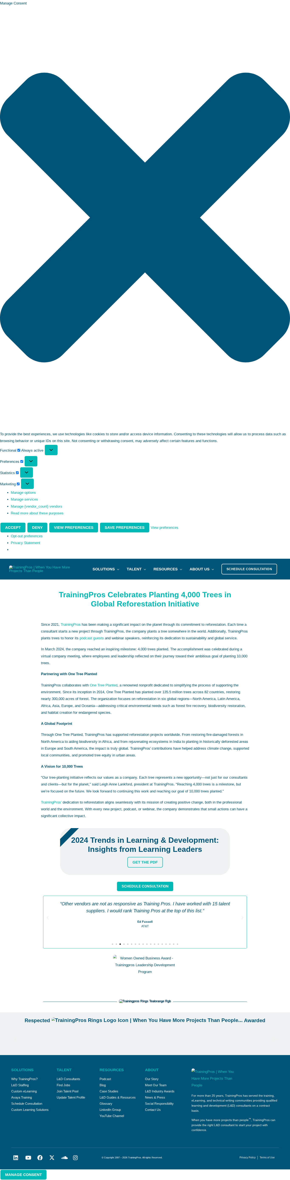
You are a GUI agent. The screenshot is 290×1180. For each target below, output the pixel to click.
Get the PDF (145, 862)
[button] (145, 219)
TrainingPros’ (51, 802)
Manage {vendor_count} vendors (36, 506)
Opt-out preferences (27, 536)
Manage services (24, 499)
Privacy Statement (25, 543)
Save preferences (125, 527)
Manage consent (23, 1175)
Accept (13, 527)
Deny (37, 527)
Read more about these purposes (37, 513)
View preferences (73, 527)
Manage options (23, 493)
